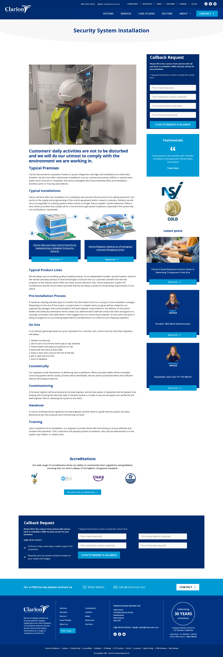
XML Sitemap (173, 648)
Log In (194, 4)
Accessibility (87, 648)
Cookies (65, 648)
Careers (183, 4)
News (159, 4)
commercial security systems (36, 619)
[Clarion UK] (18, 8)
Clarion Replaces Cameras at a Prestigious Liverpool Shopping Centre (110, 248)
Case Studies (146, 13)
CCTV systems (29, 625)
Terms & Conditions (52, 648)
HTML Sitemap (161, 648)
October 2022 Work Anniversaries (172, 323)
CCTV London (118, 648)
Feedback (97, 648)
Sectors (167, 13)
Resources (147, 4)
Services (126, 13)
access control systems (41, 623)
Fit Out (128, 648)
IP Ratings (107, 648)
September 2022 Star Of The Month (173, 376)
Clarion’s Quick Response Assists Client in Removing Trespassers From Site (172, 271)
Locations (137, 648)
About (184, 13)
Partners (170, 4)
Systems (108, 13)
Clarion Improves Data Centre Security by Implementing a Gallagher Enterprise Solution (54, 248)
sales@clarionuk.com (109, 4)
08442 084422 (88, 4)
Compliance (132, 4)
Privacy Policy (75, 648)
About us (64, 624)
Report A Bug (148, 648)
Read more (55, 259)
